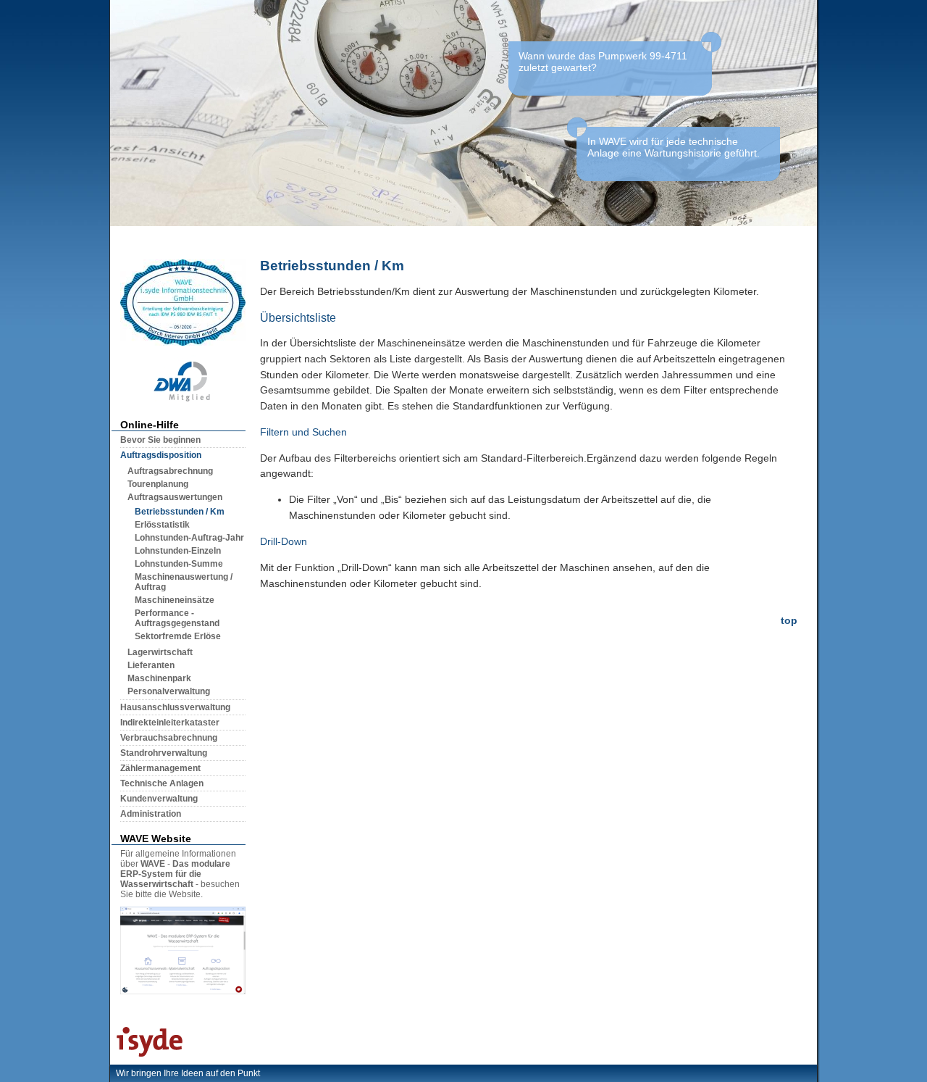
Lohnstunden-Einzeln (178, 551)
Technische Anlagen (162, 783)
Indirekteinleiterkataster (169, 722)
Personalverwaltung (168, 691)
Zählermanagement (160, 768)
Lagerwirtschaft (160, 652)
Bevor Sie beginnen (160, 440)
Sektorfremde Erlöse (178, 636)
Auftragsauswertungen (174, 497)
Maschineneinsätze (174, 600)
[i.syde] (146, 1056)
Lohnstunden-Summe (179, 564)
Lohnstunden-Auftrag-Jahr (189, 538)
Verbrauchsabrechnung (168, 738)
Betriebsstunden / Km (180, 512)
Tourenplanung (157, 484)
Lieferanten (151, 665)
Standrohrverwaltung (163, 753)
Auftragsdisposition (160, 455)
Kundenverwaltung (159, 799)
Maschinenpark (159, 678)
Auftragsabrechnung (170, 471)
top (789, 620)
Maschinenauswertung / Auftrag (183, 582)
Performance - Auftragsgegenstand (177, 618)
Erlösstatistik (162, 525)
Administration (150, 814)
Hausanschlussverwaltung (175, 707)
